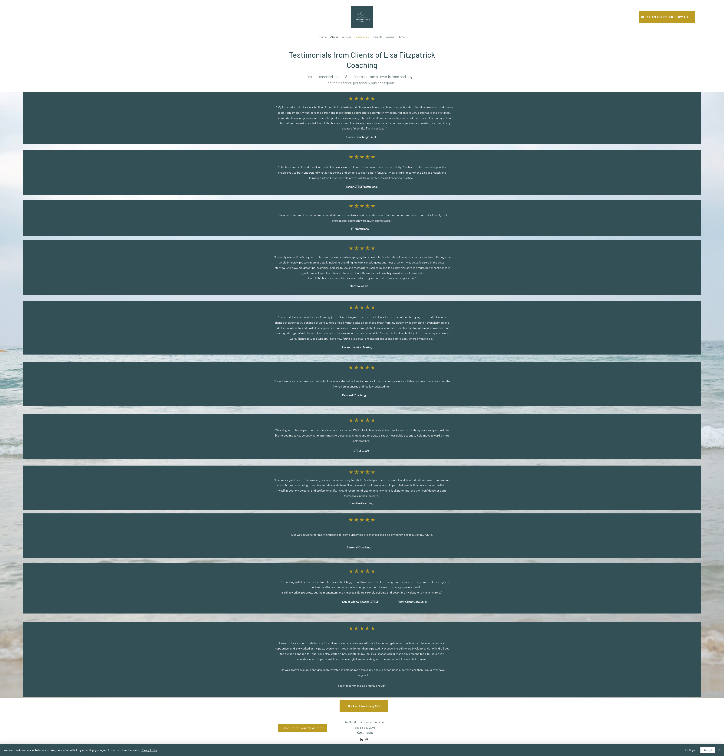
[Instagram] (367, 739)
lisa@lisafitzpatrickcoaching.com (364, 722)
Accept (708, 750)
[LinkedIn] (361, 739)
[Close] (719, 750)
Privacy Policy (149, 750)
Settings (690, 750)
